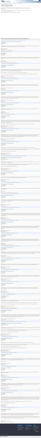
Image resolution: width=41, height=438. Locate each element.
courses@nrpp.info (24, 10)
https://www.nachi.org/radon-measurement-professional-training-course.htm (10, 192)
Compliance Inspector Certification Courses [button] (23, 38)
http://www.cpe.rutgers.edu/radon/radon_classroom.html (8, 127)
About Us (26, 429)
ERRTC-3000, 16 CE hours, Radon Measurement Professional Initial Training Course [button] (10, 128)
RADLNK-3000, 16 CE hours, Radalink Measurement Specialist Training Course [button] (10, 233)
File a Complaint (27, 427)
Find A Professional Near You (28, 426)
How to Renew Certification (20, 428)
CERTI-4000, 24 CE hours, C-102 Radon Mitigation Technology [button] (8, 294)
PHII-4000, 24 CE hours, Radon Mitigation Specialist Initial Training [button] (9, 366)
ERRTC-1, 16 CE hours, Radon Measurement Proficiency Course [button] (8, 114)
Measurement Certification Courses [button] (5, 38)
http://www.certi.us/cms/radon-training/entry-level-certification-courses (9, 77)
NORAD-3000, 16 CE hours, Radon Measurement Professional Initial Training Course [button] (10, 207)
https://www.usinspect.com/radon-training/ (7, 280)
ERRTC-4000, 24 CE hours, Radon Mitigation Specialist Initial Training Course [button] (10, 308)
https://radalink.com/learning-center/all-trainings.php (8, 244)
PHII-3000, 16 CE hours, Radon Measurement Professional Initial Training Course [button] (10, 220)
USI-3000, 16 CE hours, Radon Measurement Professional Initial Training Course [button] (10, 269)
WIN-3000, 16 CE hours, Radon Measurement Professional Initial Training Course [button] (10, 281)
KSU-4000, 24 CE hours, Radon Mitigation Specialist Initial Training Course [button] (9, 352)
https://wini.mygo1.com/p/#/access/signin (7, 292)
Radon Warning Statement (28, 428)
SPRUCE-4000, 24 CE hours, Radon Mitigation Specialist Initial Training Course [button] (10, 377)
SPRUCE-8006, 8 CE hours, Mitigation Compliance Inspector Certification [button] (9, 407)
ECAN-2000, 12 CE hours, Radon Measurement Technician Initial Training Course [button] (10, 78)
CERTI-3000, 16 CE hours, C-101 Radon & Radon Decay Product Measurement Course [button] (11, 63)
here (12, 6)
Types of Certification (19, 426)
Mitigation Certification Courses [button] (14, 38)
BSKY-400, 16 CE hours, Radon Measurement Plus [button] (7, 51)
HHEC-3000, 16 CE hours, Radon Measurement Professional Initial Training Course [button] (10, 141)
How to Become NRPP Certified (20, 427)
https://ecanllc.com (4, 89)
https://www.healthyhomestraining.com (6, 154)
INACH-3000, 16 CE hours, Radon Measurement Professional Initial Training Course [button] (10, 182)
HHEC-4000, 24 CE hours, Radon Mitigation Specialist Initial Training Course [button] (10, 336)
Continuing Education (19, 429)
